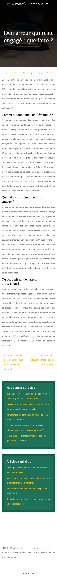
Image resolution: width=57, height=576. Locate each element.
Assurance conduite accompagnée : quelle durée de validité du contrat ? (14, 362)
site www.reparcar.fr (23, 181)
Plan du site (28, 574)
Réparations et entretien (13, 73)
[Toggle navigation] (47, 3)
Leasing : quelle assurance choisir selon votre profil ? (42, 360)
